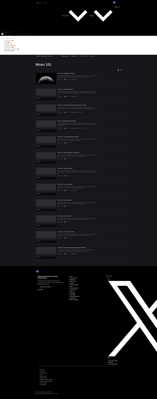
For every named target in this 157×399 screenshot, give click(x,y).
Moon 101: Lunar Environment (65, 168)
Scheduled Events (83, 56)
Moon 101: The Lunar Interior (65, 200)
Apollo (76, 96)
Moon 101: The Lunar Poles (64, 216)
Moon (76, 79)
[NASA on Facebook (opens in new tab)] (108, 278)
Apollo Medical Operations (81, 128)
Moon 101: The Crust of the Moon (66, 231)
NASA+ (38, 56)
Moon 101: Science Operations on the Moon (68, 152)
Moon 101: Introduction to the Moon (66, 73)
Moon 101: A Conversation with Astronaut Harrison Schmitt (72, 105)
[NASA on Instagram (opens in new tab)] (108, 280)
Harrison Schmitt (79, 112)
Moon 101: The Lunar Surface (65, 184)
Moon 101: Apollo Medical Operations (67, 121)
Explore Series (44, 56)
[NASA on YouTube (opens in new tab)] (108, 357)
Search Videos (92, 56)
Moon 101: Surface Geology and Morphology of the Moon (72, 247)
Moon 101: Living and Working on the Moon (68, 136)
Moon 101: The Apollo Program (65, 89)
